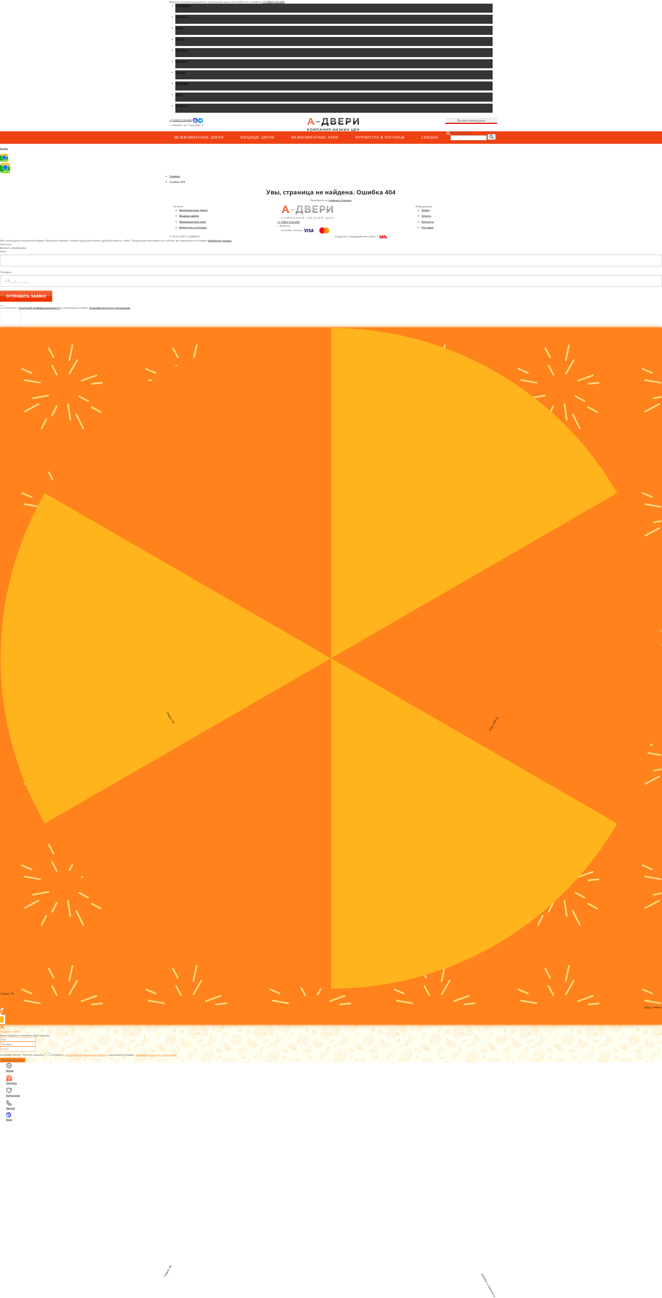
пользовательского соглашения (109, 308)
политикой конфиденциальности (39, 308)
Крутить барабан (13, 1060)
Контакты (428, 221)
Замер (426, 210)
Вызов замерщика (471, 120)
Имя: (3, 251)
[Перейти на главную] (333, 124)
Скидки (430, 137)
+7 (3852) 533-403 (273, 2)
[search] (491, 137)
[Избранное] (256, 125)
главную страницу (339, 200)
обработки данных (219, 240)
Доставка (427, 227)
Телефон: (6, 272)
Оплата (426, 215)
